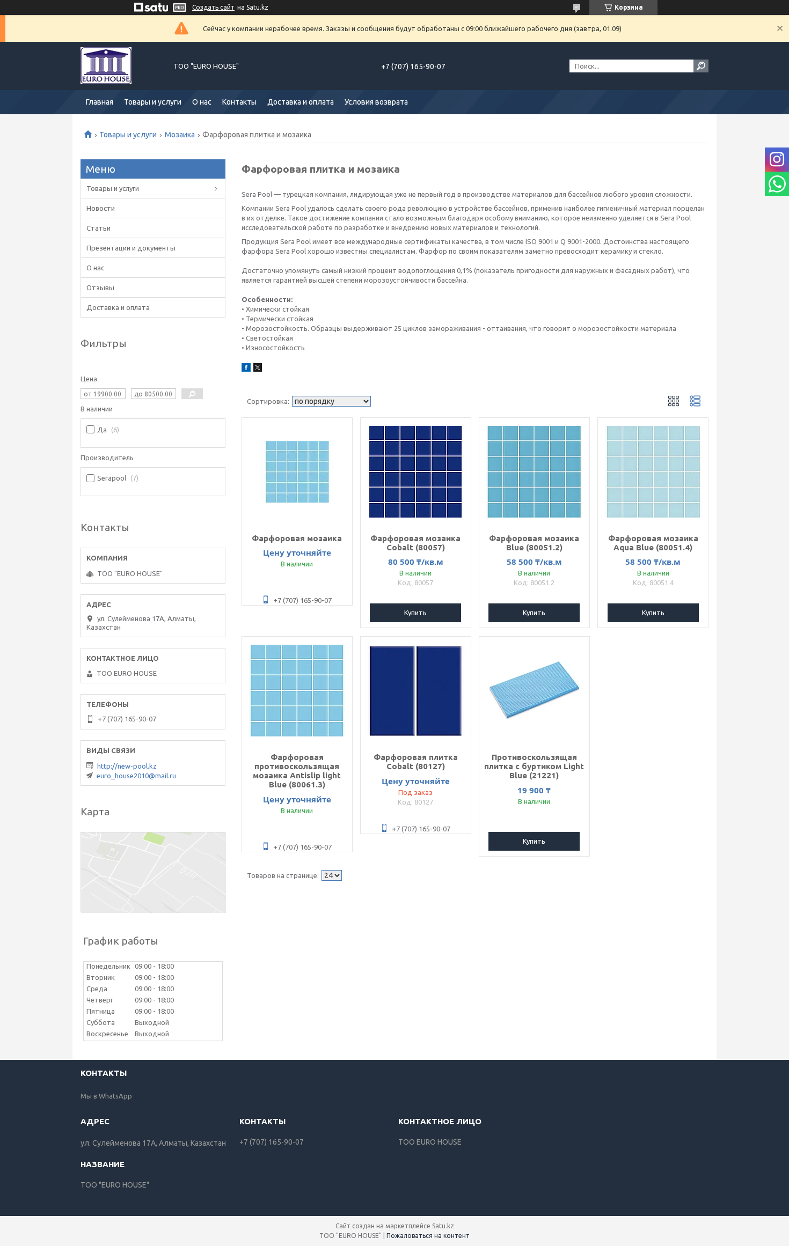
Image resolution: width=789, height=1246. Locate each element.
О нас (201, 102)
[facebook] (246, 369)
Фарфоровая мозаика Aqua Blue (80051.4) (653, 543)
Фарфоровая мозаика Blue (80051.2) (534, 543)
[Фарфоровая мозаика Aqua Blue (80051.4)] (653, 471)
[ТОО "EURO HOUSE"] (121, 66)
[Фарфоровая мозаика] (297, 471)
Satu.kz (443, 1225)
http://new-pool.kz (127, 766)
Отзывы (100, 287)
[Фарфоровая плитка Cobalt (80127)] (416, 690)
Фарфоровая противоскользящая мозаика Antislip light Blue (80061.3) (297, 771)
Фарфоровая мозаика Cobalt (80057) (415, 543)
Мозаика (180, 134)
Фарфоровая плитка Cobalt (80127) (416, 762)
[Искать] (700, 66)
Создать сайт (213, 7)
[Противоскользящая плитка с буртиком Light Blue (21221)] (534, 690)
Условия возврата (376, 102)
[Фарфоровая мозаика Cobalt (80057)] (416, 471)
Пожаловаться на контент (428, 1235)
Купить (415, 612)
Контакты (239, 102)
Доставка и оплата (300, 102)
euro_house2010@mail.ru (136, 775)
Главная (99, 102)
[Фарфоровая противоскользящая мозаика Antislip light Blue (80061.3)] (297, 690)
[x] (257, 369)
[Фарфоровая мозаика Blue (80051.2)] (534, 471)
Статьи (98, 228)
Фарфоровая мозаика (297, 538)
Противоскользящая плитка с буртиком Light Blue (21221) (534, 766)
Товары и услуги (152, 102)
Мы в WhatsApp (106, 1096)
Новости (100, 208)
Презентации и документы (131, 248)
